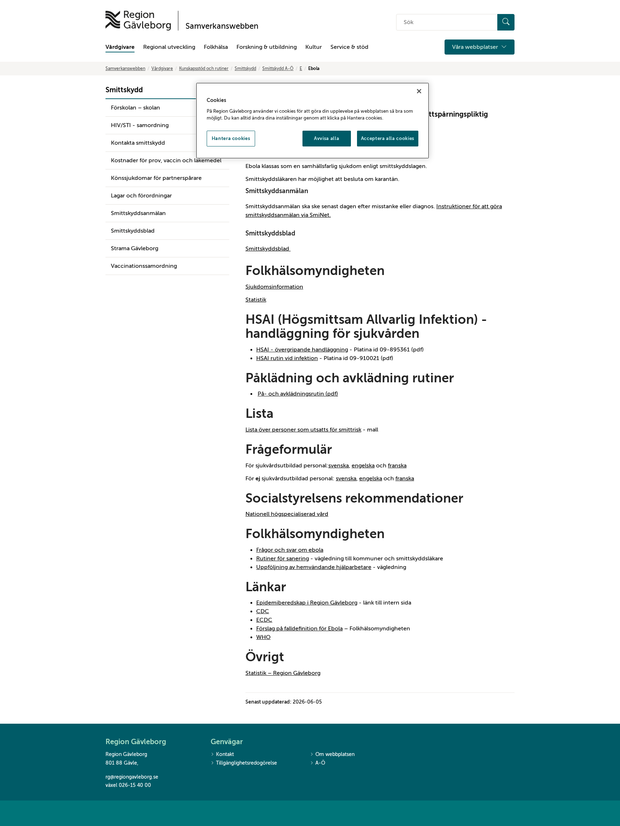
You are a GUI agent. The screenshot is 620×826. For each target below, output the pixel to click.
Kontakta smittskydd (138, 143)
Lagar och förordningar (141, 195)
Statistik (255, 300)
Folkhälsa (216, 47)
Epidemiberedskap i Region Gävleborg (306, 602)
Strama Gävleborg (134, 248)
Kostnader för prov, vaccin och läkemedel (166, 160)
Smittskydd (245, 68)
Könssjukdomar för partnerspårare (156, 178)
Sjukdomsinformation (274, 287)
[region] (312, 121)
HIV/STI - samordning (140, 125)
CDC (262, 611)
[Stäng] (419, 91)
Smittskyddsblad (133, 231)
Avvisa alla (326, 138)
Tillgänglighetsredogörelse (246, 763)
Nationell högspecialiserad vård (286, 514)
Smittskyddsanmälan (138, 213)
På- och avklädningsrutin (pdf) (298, 394)
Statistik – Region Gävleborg (282, 673)
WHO (263, 637)
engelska (363, 465)
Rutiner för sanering (282, 558)
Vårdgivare (120, 47)
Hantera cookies (231, 138)
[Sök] (506, 22)
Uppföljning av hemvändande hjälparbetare (313, 567)
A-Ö (320, 763)
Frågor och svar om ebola (289, 550)
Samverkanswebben (125, 68)
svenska (338, 465)
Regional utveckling (169, 47)
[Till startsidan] (138, 21)
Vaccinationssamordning (144, 266)
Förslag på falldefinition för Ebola (299, 628)
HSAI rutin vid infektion (287, 358)
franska (397, 465)
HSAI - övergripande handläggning (302, 349)
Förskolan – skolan (135, 107)
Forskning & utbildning (266, 47)
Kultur (313, 47)
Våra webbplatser (475, 47)
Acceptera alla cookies (387, 138)
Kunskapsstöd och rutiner (204, 68)
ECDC (264, 620)
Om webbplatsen (334, 754)
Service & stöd (349, 47)
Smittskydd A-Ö (277, 68)
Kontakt (225, 754)
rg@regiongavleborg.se (131, 777)
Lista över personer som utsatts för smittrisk (303, 429)
